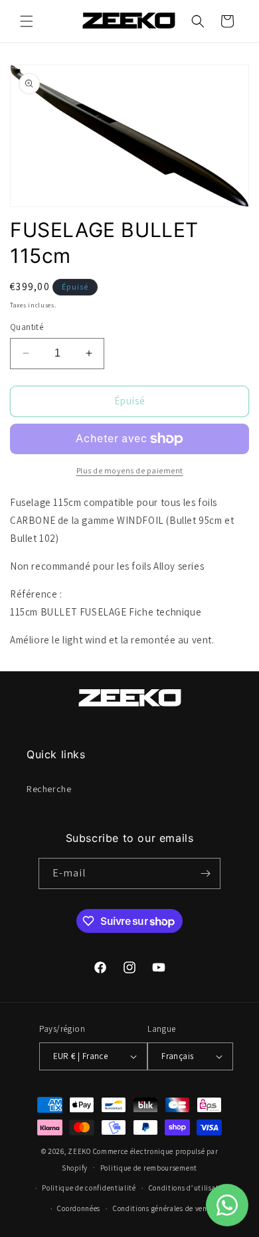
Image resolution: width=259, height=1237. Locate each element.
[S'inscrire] (205, 873)
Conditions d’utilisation (189, 1188)
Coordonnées (78, 1208)
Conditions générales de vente (163, 1208)
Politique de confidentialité (89, 1188)
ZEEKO (79, 1151)
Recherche (49, 789)
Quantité (26, 327)
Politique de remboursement (148, 1168)
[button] (26, 21)
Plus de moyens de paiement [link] (129, 470)
